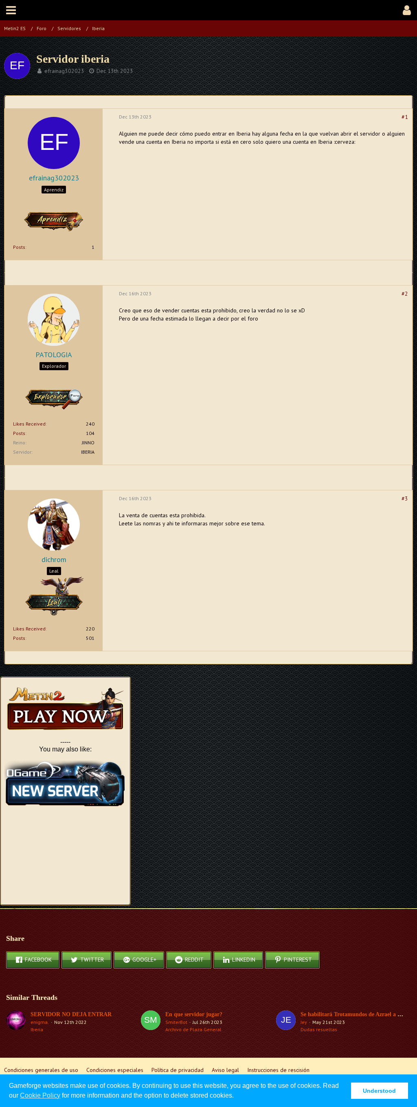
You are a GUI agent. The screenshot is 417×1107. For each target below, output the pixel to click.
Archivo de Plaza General (193, 1029)
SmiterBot (176, 1022)
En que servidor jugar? (193, 1014)
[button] (11, 10)
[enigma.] (16, 1021)
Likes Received (29, 424)
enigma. (40, 1022)
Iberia (37, 1029)
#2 (405, 293)
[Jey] (286, 1021)
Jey (304, 1022)
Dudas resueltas (319, 1029)
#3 (405, 498)
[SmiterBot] (150, 1021)
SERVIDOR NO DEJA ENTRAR (71, 1014)
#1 (405, 117)
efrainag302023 (64, 71)
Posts (19, 247)
